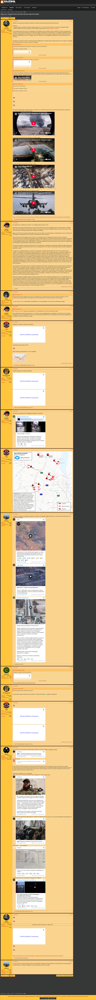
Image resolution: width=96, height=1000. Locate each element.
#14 (71, 914)
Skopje (10, 525)
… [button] (6, 18)
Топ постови (27, 7)
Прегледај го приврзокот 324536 (20, 88)
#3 (71, 292)
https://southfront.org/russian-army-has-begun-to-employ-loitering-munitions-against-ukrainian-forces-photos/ (38, 955)
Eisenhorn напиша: (17, 84)
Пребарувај (10, 9)
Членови (34, 7)
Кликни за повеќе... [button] (43, 55)
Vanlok (3, 16)
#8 (71, 449)
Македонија (9, 759)
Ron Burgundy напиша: (18, 70)
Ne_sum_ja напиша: (18, 57)
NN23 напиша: (17, 309)
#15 (71, 961)
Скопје (10, 335)
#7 (71, 411)
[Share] (70, 21)
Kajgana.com (4, 7)
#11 (71, 686)
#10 (71, 667)
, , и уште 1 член (24, 365)
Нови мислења (4, 9)
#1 (71, 20)
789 (8, 18)
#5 (71, 322)
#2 (71, 222)
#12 (71, 702)
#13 (71, 747)
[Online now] (6, 297)
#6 (71, 368)
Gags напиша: (16, 44)
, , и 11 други (25, 219)
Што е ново (18, 7)
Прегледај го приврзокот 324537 (20, 90)
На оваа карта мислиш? (18, 301)
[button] (22, 7)
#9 (71, 514)
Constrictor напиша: (18, 688)
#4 (71, 306)
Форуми (11, 7)
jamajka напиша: (17, 294)
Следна (12, 18)
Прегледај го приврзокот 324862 (20, 48)
